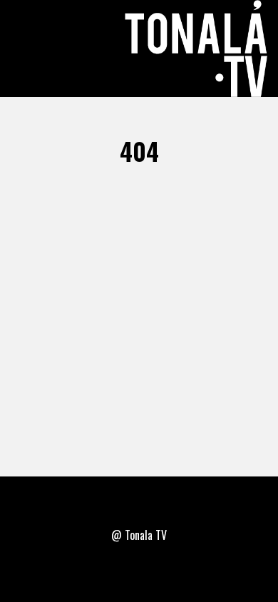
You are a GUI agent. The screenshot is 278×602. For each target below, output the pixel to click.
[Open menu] (27, 48)
